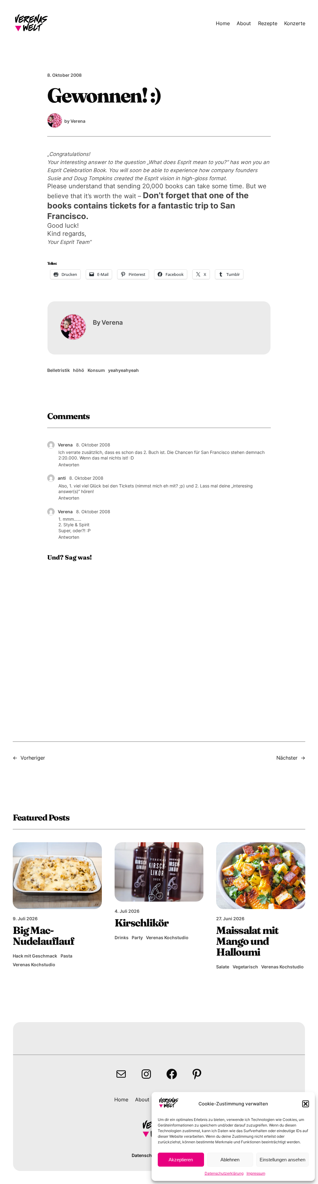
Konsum (96, 370)
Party (137, 937)
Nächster (287, 758)
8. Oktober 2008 (93, 444)
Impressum (256, 1173)
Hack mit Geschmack (35, 955)
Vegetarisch (245, 966)
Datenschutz (145, 1155)
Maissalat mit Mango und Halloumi (247, 941)
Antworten (68, 464)
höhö (78, 370)
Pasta (66, 955)
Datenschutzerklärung (224, 1173)
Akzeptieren (181, 1159)
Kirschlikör (142, 922)
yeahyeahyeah (123, 370)
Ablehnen (229, 1159)
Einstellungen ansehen (282, 1159)
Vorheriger (32, 758)
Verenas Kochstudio (34, 964)
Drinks (122, 937)
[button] (305, 1104)
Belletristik (58, 370)
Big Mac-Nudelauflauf (43, 936)
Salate (222, 966)
